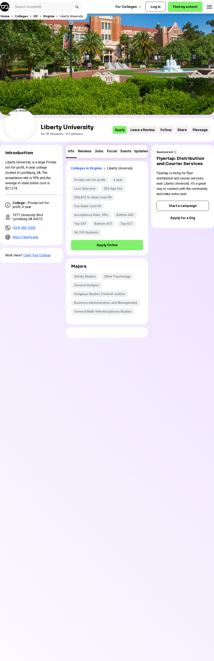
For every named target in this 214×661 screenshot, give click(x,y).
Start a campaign (183, 206)
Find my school (185, 7)
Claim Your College (37, 255)
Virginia (48, 16)
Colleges (21, 16)
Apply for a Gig (182, 218)
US (35, 16)
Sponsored (165, 152)
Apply (120, 130)
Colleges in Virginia (86, 168)
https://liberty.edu (25, 237)
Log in (155, 7)
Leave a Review (142, 130)
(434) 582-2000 (24, 228)
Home (5, 16)
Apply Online (107, 245)
